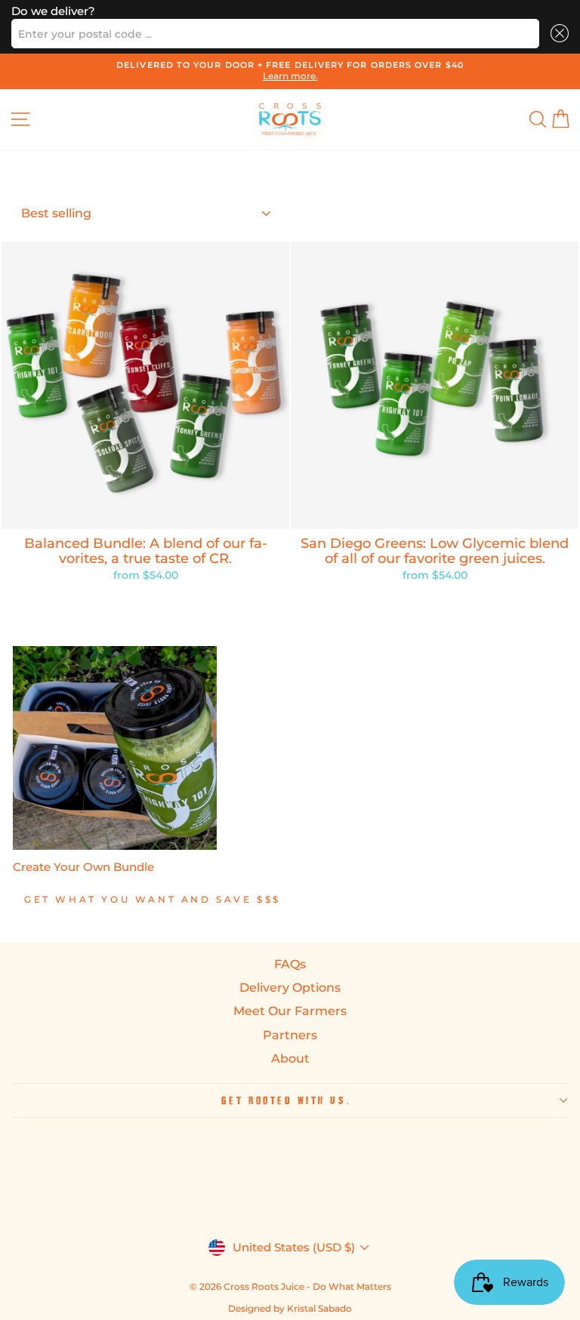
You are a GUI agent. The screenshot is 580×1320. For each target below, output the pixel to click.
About (290, 1058)
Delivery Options (290, 987)
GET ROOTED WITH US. (286, 1100)
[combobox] (275, 33)
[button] (557, 33)
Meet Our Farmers (290, 1011)
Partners (290, 1035)
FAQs (290, 964)
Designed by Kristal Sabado (290, 1308)
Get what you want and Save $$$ (152, 899)
